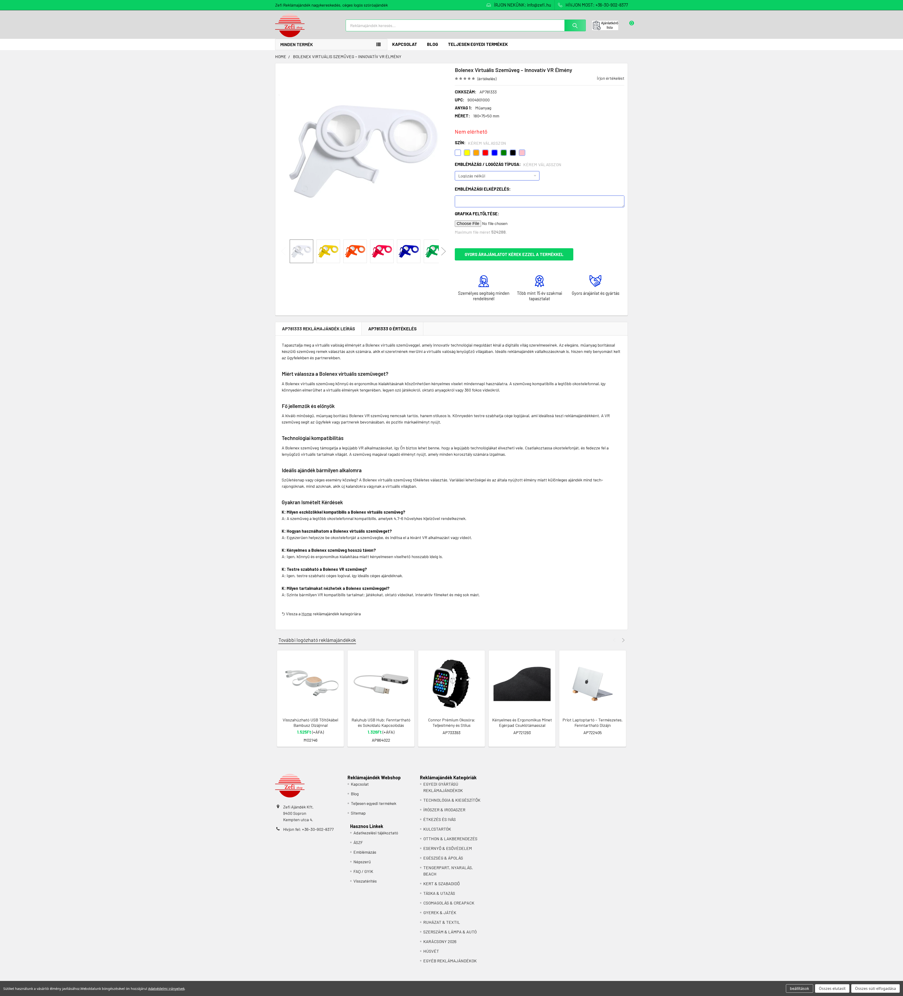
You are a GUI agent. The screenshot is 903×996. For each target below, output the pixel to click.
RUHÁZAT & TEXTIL (441, 922)
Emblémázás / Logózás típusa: (508, 164)
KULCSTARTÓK (437, 829)
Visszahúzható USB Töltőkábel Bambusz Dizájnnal (310, 722)
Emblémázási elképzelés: (483, 189)
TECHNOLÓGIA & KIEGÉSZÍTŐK (451, 800)
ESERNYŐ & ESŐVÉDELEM (447, 848)
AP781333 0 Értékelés (392, 328)
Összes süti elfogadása (875, 988)
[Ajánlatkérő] (610, 25)
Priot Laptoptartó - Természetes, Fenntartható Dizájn (592, 722)
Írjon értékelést (610, 78)
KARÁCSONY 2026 (439, 941)
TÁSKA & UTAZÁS (439, 893)
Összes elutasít (832, 988)
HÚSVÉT (431, 951)
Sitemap (358, 813)
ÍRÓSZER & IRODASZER (444, 809)
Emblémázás (364, 852)
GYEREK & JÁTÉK (439, 912)
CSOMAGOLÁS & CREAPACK (448, 902)
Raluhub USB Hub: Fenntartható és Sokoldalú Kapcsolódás (381, 722)
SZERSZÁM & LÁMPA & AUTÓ (450, 931)
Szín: (480, 143)
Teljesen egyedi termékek (478, 44)
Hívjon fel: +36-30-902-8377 (308, 829)
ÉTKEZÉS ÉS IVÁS (439, 819)
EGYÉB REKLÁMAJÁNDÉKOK (450, 960)
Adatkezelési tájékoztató (375, 832)
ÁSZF (358, 842)
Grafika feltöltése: (477, 213)
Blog (432, 44)
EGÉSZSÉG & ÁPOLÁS (443, 857)
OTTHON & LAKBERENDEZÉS (450, 838)
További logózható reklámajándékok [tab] (317, 640)
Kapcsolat (404, 44)
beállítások (799, 988)
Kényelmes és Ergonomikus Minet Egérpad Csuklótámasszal (522, 722)
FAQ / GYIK (363, 871)
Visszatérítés (365, 881)
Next (443, 251)
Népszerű (362, 861)
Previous (283, 251)
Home (306, 613)
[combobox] (466, 25)
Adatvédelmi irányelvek (166, 988)
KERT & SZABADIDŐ (441, 883)
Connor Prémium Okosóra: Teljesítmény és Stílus (451, 722)
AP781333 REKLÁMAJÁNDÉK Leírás (318, 328)
